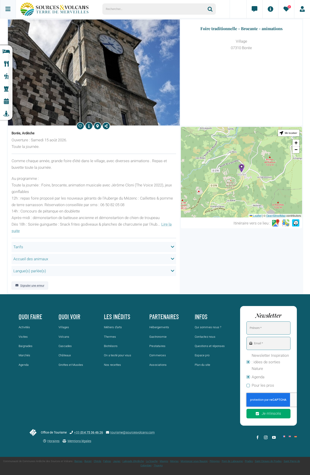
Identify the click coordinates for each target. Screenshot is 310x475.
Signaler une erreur (32, 285)
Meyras (174, 461)
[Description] (89, 126)
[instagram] (266, 437)
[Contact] (254, 9)
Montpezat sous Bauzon (194, 461)
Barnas (78, 461)
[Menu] (8, 9)
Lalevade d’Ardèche (133, 461)
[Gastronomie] (6, 64)
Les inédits (117, 316)
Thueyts (158, 465)
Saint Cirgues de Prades (268, 461)
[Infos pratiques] (270, 9)
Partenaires (164, 316)
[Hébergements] (6, 51)
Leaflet (256, 215)
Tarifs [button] (18, 247)
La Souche (152, 461)
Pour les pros (263, 385)
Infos (201, 316)
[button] (241, 168)
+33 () (88, 432)
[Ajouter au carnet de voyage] (80, 126)
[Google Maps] (275, 223)
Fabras (107, 461)
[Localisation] (97, 126)
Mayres (164, 461)
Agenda (258, 377)
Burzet (88, 461)
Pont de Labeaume (232, 461)
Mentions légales (79, 441)
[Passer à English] (290, 436)
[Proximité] (6, 114)
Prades (249, 461)
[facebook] (257, 437)
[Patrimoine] (6, 89)
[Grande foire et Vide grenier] (94, 21)
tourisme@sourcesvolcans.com (132, 432)
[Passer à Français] (284, 436)
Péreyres (215, 461)
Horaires (53, 441)
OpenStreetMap (276, 215)
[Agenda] (6, 101)
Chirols (97, 461)
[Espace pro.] (302, 9)
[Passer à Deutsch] (295, 436)
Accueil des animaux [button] (30, 259)
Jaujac (117, 461)
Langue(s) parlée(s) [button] (29, 271)
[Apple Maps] (285, 223)
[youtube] (274, 437)
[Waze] (295, 223)
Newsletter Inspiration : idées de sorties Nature (270, 362)
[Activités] (6, 76)
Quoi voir (69, 316)
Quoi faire (30, 316)
